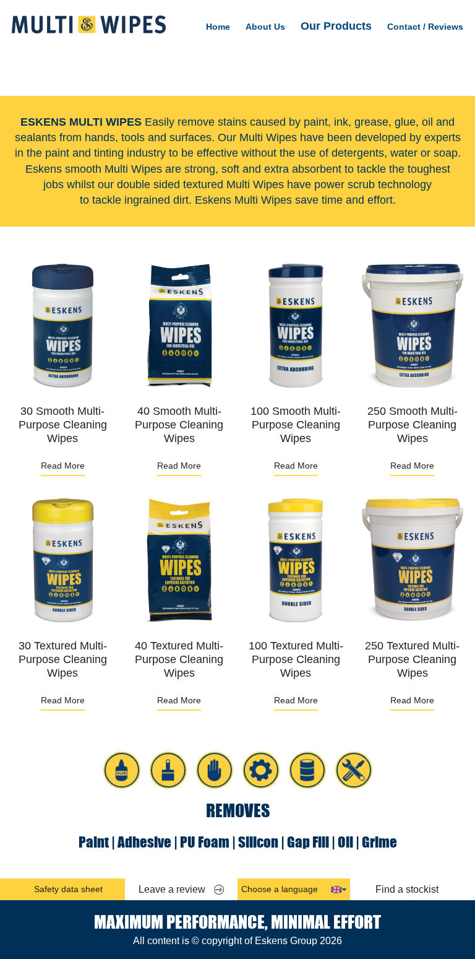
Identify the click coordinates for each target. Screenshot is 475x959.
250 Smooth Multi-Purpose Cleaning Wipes (412, 424)
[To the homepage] (89, 24)
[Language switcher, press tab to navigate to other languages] (336, 889)
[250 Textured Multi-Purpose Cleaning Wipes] (412, 560)
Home (218, 27)
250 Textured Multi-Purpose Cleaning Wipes (412, 659)
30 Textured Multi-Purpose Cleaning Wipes (63, 659)
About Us (265, 27)
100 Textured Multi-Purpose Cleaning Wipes (296, 659)
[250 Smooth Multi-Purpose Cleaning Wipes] (412, 326)
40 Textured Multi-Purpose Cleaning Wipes (179, 659)
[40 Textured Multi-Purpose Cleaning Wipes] (179, 560)
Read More (63, 466)
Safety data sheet (68, 889)
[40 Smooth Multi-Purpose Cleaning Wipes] (179, 326)
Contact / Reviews (425, 27)
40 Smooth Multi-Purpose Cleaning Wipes (179, 424)
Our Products (336, 26)
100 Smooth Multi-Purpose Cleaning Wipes (295, 424)
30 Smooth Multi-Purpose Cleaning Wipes (63, 424)
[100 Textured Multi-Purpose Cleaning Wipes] (295, 560)
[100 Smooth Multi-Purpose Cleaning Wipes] (295, 326)
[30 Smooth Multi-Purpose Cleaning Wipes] (62, 326)
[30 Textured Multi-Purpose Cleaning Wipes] (62, 560)
